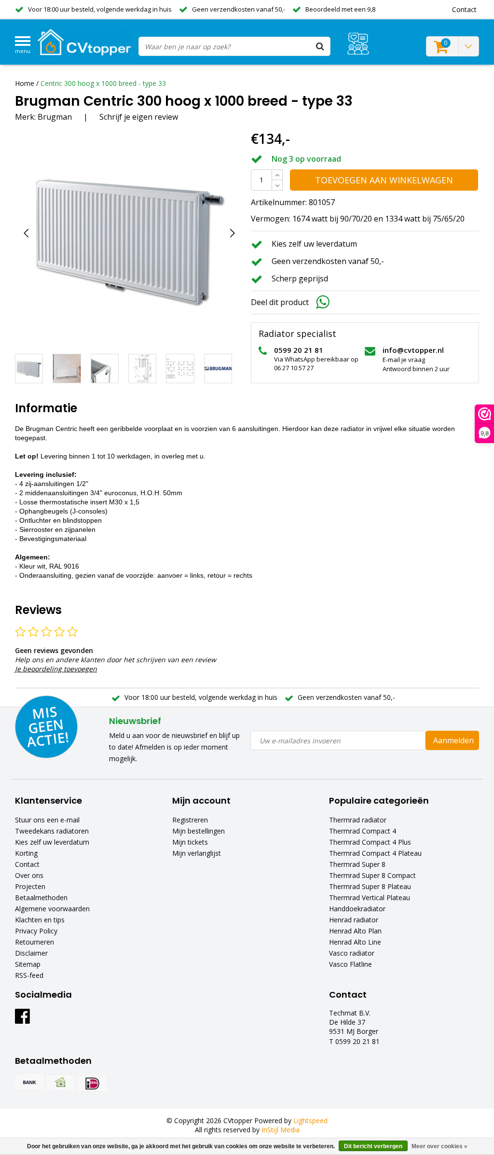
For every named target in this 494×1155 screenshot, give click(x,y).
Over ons (29, 875)
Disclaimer (31, 953)
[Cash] (60, 1083)
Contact (27, 864)
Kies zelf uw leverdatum (52, 842)
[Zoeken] (320, 46)
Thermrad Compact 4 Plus (370, 842)
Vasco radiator (351, 953)
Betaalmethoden (41, 897)
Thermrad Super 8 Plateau (370, 886)
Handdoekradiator (357, 908)
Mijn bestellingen (198, 830)
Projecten (30, 886)
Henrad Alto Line (355, 941)
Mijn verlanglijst (196, 853)
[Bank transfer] (29, 1083)
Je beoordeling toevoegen (56, 668)
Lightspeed (310, 1120)
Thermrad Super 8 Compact (372, 875)
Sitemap (28, 964)
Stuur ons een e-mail (47, 819)
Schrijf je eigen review (138, 116)
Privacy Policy (36, 930)
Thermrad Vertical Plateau (369, 897)
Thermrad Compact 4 (362, 830)
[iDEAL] (92, 1083)
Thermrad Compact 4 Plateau (375, 853)
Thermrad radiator (357, 819)
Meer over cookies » (439, 1146)
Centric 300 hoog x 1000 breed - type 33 (103, 83)
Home (24, 83)
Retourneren (34, 941)
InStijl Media (280, 1129)
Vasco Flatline (350, 964)
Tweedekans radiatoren (52, 830)
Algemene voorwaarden (52, 908)
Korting (26, 853)
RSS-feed (29, 975)
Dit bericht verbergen (373, 1146)
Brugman (55, 116)
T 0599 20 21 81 (354, 1041)
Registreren (190, 819)
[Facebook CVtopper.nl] (22, 1019)
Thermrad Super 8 (357, 864)
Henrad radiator (353, 919)
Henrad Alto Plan (355, 930)
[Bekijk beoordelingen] (358, 43)
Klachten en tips (40, 919)
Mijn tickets (190, 842)
